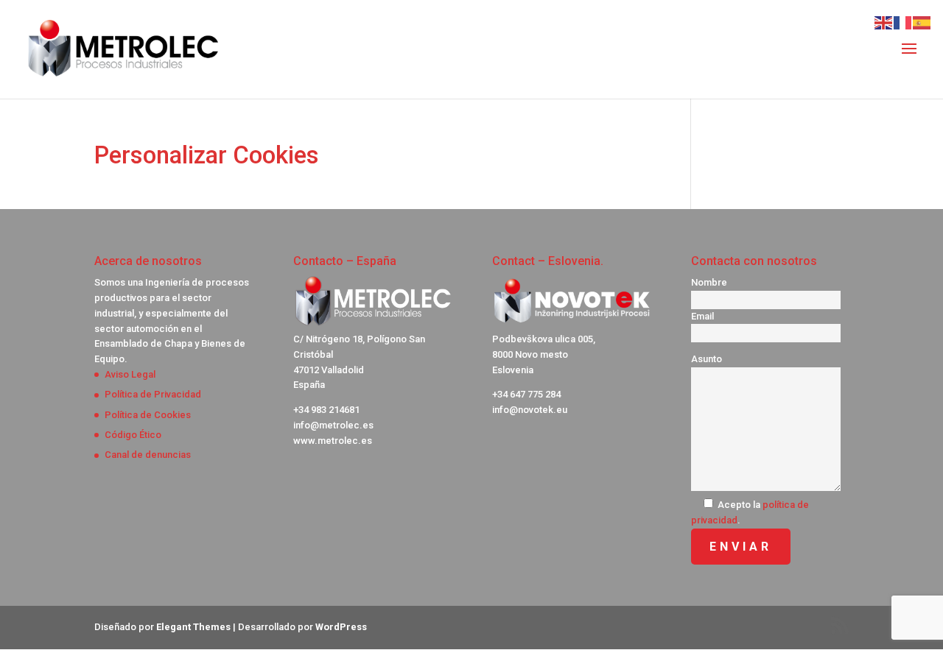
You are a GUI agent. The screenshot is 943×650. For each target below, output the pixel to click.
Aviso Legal (130, 374)
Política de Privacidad (153, 394)
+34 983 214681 (326, 409)
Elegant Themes (193, 626)
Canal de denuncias (148, 454)
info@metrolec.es (333, 425)
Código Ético (133, 434)
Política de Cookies (148, 414)
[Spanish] (922, 21)
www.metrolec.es (332, 440)
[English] (884, 21)
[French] (903, 21)
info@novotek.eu (529, 409)
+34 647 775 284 (526, 394)
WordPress (341, 626)
